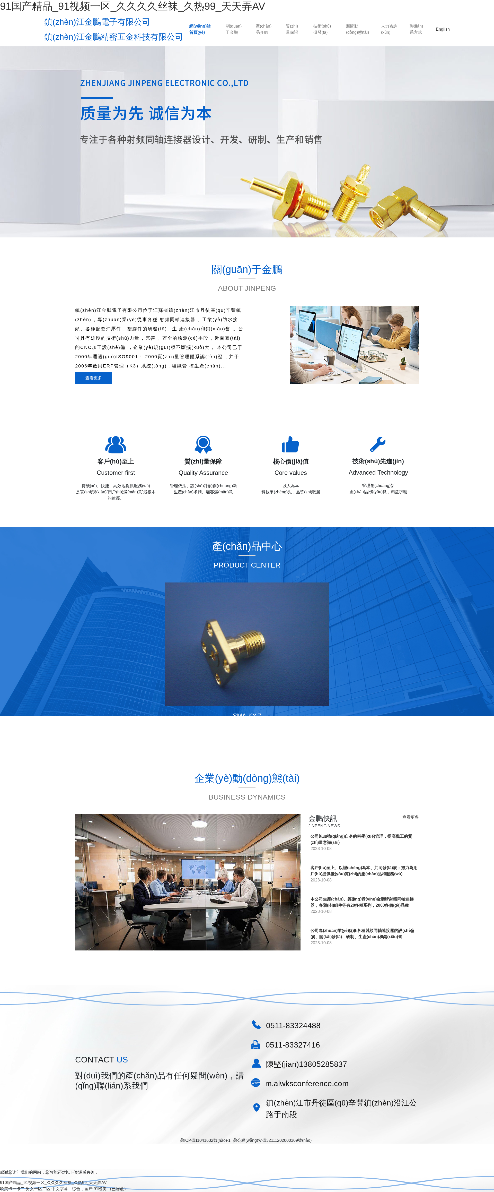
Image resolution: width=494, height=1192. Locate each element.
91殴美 (100, 1189)
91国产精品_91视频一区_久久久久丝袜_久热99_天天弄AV (132, 6)
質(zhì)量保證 (292, 29)
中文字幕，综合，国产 (72, 1189)
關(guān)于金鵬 (234, 29)
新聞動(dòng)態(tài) (357, 29)
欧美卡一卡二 (12, 1189)
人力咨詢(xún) (389, 29)
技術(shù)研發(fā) (322, 29)
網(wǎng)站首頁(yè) (200, 29)
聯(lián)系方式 (416, 29)
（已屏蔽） (118, 1189)
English (443, 29)
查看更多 (93, 378)
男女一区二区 (38, 1189)
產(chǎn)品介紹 (263, 29)
